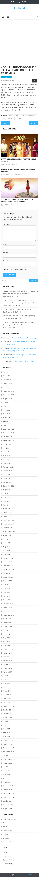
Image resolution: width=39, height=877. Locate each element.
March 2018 (7, 645)
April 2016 (6, 733)
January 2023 (7, 425)
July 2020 (6, 539)
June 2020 (6, 543)
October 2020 (7, 528)
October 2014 (7, 801)
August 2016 (7, 717)
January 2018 (7, 653)
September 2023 (9, 395)
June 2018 (6, 634)
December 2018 (8, 611)
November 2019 (8, 569)
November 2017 (8, 661)
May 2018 (6, 638)
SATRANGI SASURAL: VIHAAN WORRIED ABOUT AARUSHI (18, 160)
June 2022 (6, 452)
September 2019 (9, 577)
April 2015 (6, 778)
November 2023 (8, 391)
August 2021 (7, 490)
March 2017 (7, 691)
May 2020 (6, 547)
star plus (10, 118)
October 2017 (7, 664)
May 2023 (6, 410)
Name (5, 244)
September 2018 (9, 623)
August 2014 (7, 809)
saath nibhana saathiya (29, 116)
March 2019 (7, 600)
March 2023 (7, 418)
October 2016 (7, 710)
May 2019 (6, 592)
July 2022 (6, 448)
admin (15, 164)
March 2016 (7, 736)
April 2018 (6, 642)
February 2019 (8, 604)
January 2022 (7, 471)
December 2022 (8, 429)
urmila (19, 118)
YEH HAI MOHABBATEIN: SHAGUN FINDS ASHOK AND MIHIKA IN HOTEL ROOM (7, 123)
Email (5, 253)
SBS (3, 118)
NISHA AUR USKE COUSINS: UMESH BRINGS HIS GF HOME (34, 123)
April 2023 (6, 414)
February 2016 (8, 740)
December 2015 (8, 748)
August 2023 (7, 399)
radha (17, 116)
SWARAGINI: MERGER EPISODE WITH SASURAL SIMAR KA (18, 170)
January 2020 (7, 562)
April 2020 (6, 550)
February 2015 (8, 786)
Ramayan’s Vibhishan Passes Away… (24, 338)
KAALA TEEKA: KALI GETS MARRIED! (23, 361)
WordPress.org (8, 864)
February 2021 (8, 512)
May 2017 (6, 683)
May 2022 (6, 456)
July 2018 (6, 630)
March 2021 (7, 509)
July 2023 (6, 402)
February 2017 (8, 695)
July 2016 (6, 721)
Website (6, 261)
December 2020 (8, 520)
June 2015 (6, 771)
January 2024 (7, 383)
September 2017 (9, 668)
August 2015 (7, 763)
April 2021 (6, 505)
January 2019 (7, 607)
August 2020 (7, 535)
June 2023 (6, 406)
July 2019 (6, 585)
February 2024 (8, 380)
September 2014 (9, 805)
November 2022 (8, 433)
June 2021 (6, 497)
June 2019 (6, 588)
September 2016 (9, 714)
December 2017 (8, 657)
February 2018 (8, 649)
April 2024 (6, 372)
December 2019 (8, 566)
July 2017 (6, 676)
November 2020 (8, 524)
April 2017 (6, 687)
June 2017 (6, 680)
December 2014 (8, 793)
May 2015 (6, 774)
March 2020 (7, 554)
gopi (10, 116)
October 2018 (7, 619)
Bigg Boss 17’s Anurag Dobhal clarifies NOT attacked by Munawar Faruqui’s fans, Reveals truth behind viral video (18, 302)
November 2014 (8, 797)
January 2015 (7, 790)
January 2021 (7, 516)
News (5, 827)
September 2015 (9, 759)
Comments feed (8, 860)
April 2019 (6, 596)
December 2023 (8, 387)
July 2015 (6, 767)
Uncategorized (8, 842)
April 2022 (6, 459)
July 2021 (6, 494)
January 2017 (7, 699)
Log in (5, 852)
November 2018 (8, 615)
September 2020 (9, 531)
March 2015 (7, 782)
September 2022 (9, 440)
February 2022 (8, 467)
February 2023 (8, 421)
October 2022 (7, 437)
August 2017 (7, 672)
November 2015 (8, 752)
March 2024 (7, 376)
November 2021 (8, 478)
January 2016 (7, 744)
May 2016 (6, 729)
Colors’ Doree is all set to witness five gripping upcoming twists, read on (19, 317)
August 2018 (7, 626)
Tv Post (19, 8)
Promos (5, 834)
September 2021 (9, 486)
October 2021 (7, 482)
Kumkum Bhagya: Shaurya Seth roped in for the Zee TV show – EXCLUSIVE (19, 310)
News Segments (6, 77)
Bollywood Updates (9, 819)
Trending (6, 838)
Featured (6, 823)
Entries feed (7, 856)
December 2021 (8, 475)
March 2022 (7, 463)
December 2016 (8, 702)
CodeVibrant (31, 875)
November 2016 (8, 706)
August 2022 (7, 444)
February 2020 (8, 558)
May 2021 (6, 501)
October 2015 (7, 755)
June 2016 (6, 725)
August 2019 (7, 581)
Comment (7, 224)
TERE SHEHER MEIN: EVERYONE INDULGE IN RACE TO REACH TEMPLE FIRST (17, 201)
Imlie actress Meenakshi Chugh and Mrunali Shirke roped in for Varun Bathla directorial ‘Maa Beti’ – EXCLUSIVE (20, 325)
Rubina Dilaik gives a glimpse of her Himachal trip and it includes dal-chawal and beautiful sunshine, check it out (20, 293)
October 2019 (7, 573)
